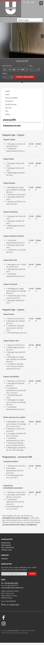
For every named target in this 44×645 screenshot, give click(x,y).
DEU (32, 2)
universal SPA (9, 120)
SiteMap (4, 558)
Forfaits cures (6, 550)
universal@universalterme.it (12, 588)
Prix (6, 111)
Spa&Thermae (10, 104)
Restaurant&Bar (11, 98)
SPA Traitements (7, 547)
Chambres (9, 101)
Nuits (31, 66)
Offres (7, 114)
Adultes (4, 73)
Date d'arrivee (7, 66)
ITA (24, 2)
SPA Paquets (6, 545)
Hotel (7, 94)
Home (7, 91)
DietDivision (6, 543)
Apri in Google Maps (11, 605)
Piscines (8, 108)
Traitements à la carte (12, 125)
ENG (28, 2)
